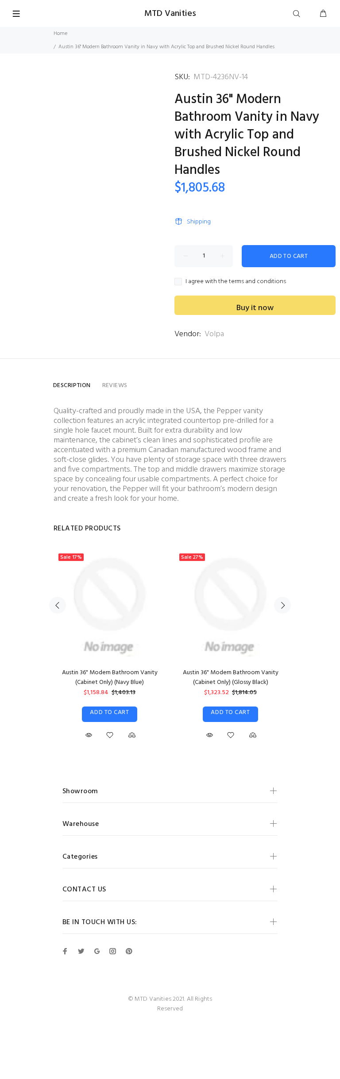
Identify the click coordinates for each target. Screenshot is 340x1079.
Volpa (214, 334)
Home (60, 33)
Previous (57, 605)
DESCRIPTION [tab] (72, 385)
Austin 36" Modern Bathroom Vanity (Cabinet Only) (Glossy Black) (230, 677)
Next (282, 605)
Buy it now (255, 308)
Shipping (199, 222)
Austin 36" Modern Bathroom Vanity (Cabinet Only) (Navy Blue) (110, 677)
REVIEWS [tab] (115, 385)
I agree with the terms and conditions (235, 282)
